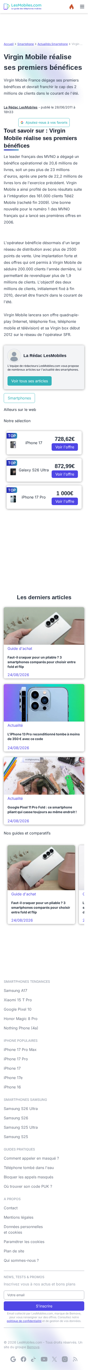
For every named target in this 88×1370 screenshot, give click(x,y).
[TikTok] (34, 1359)
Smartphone (25, 44)
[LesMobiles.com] (22, 6)
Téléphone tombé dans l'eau (29, 1167)
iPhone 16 (12, 1087)
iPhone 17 (12, 1068)
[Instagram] (65, 1359)
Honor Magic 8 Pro (21, 1018)
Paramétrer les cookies (24, 1241)
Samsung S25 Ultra (21, 1127)
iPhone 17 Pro (16, 1059)
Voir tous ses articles (29, 381)
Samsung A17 (15, 990)
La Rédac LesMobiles (21, 107)
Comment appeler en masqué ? (31, 1158)
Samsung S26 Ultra (21, 1108)
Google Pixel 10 (17, 1009)
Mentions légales (18, 1217)
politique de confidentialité (24, 1321)
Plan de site (14, 1251)
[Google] (13, 1359)
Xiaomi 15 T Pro (18, 1000)
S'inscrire (44, 1306)
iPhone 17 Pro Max (20, 1049)
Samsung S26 (16, 1118)
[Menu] (82, 6)
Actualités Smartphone (53, 44)
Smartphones (19, 398)
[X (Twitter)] (54, 1359)
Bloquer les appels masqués (28, 1177)
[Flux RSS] (75, 1359)
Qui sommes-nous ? (21, 1260)
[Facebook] (23, 1359)
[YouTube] (44, 1359)
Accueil (9, 44)
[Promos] (71, 6)
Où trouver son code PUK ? (28, 1186)
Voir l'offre (64, 447)
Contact (11, 1208)
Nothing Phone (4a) (21, 1028)
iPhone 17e (13, 1077)
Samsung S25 (16, 1136)
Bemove (33, 1347)
